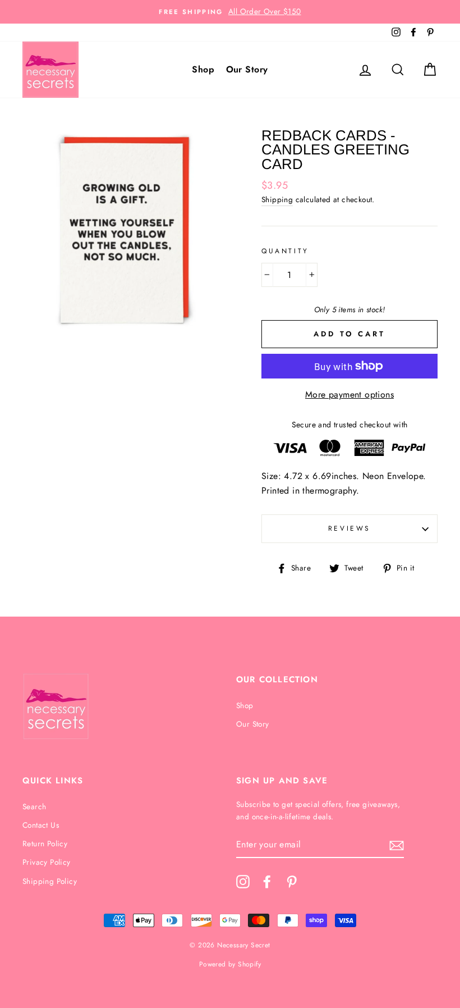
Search (34, 806)
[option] (230, 12)
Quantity (285, 251)
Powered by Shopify (230, 964)
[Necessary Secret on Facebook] (267, 881)
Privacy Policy (46, 862)
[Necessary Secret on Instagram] (243, 881)
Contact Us (40, 825)
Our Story (247, 69)
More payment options (349, 394)
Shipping (277, 199)
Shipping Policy (49, 881)
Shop (203, 69)
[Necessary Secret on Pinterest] (291, 881)
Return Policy (44, 843)
